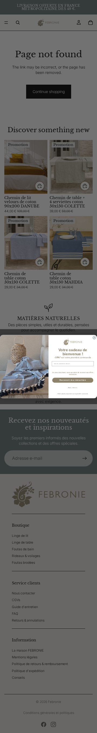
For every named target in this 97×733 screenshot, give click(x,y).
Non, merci (72, 387)
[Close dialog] (94, 337)
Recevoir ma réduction (73, 380)
